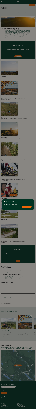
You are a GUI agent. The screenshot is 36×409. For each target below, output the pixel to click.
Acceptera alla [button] (27, 206)
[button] (7, 206)
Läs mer (15, 204)
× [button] (32, 200)
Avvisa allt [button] (17, 206)
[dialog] (18, 204)
